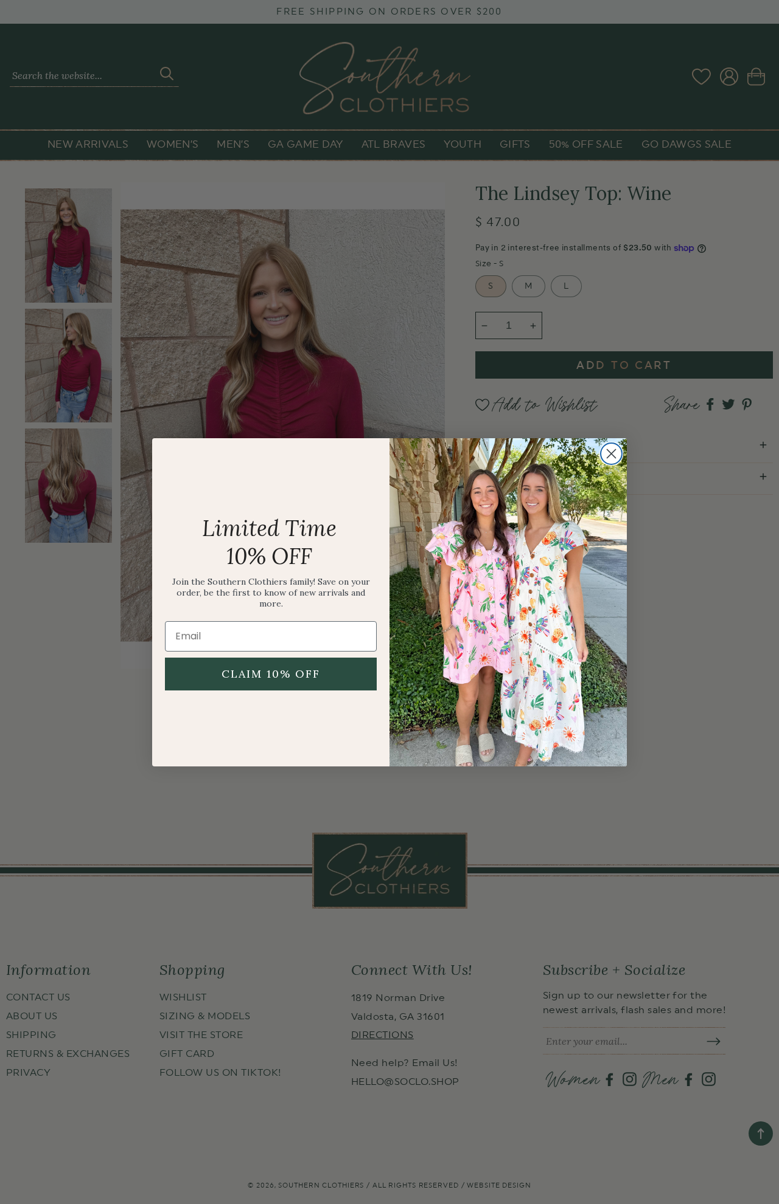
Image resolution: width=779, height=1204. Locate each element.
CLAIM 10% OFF (271, 674)
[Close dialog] (611, 453)
